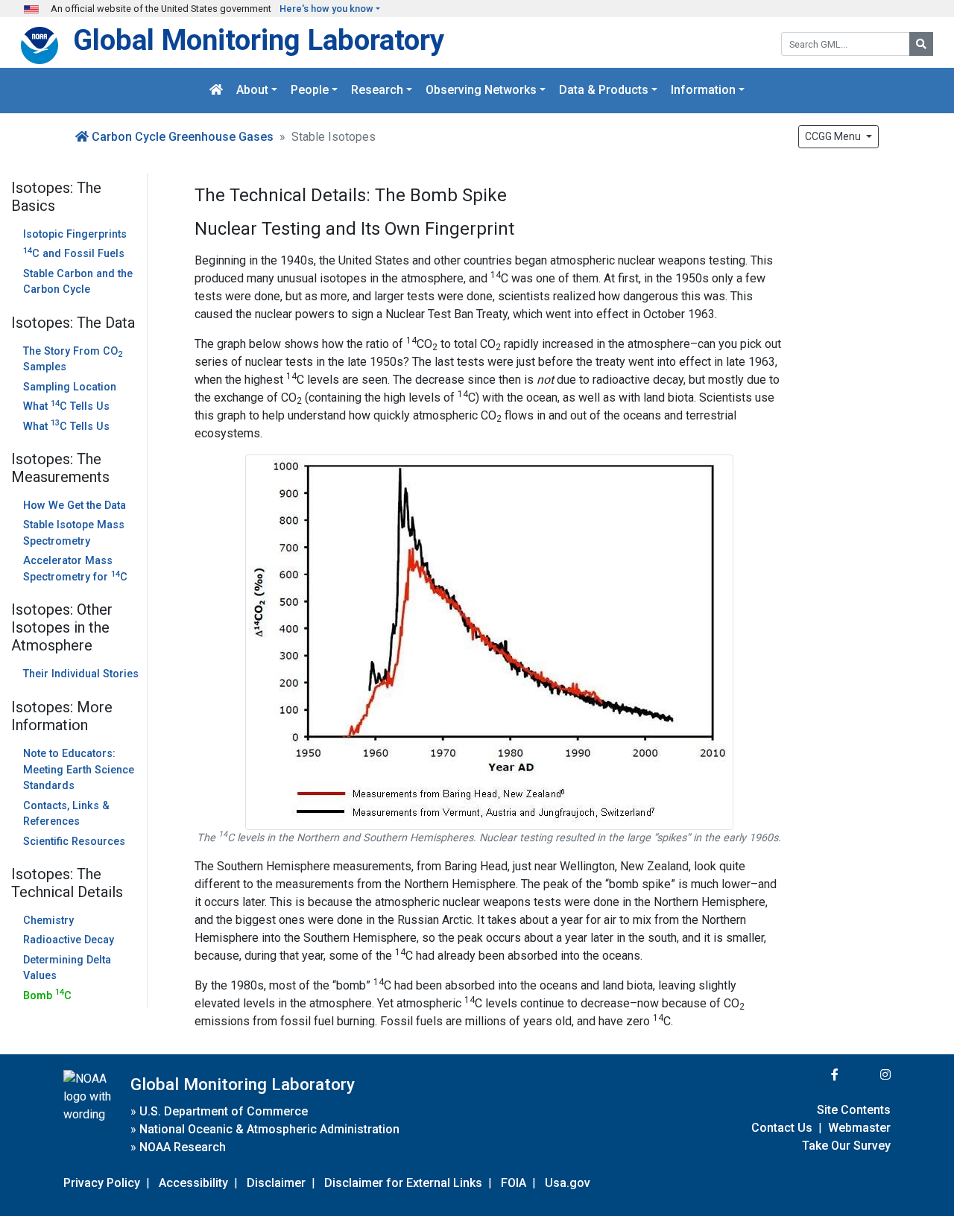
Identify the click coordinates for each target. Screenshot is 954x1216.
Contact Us (781, 1128)
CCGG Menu (834, 136)
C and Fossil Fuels (73, 253)
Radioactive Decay (68, 940)
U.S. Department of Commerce (223, 1111)
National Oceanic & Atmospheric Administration (269, 1129)
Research (377, 90)
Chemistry (48, 920)
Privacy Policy (101, 1183)
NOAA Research (182, 1147)
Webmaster (859, 1128)
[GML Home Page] (216, 90)
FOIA (513, 1183)
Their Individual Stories (81, 674)
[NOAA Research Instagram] (866, 1075)
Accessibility (193, 1183)
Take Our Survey (846, 1146)
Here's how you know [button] (326, 8)
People (310, 90)
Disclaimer (276, 1183)
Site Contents (854, 1110)
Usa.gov (567, 1183)
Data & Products (603, 90)
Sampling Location (69, 387)
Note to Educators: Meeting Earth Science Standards (78, 769)
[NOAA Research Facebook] (814, 1075)
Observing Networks (481, 90)
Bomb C (47, 995)
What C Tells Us (66, 406)
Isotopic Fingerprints (75, 234)
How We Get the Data (74, 505)
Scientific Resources (74, 841)
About (252, 90)
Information (703, 90)
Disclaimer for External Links (403, 1183)
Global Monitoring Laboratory (258, 40)
